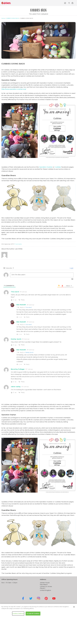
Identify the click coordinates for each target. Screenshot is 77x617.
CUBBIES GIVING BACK (12, 18)
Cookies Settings (18, 613)
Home (3, 18)
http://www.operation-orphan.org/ (13, 89)
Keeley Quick (29, 352)
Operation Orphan (45, 167)
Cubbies (58, 167)
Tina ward (28, 307)
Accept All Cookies (33, 613)
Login (71, 268)
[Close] (74, 607)
